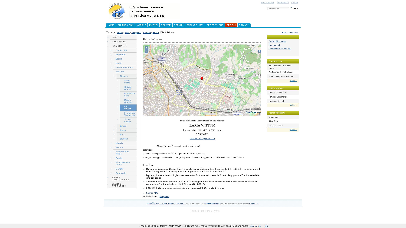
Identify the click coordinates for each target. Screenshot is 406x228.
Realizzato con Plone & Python (205, 211)
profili (231, 25)
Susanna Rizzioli (276, 101)
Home (111, 25)
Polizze (166, 25)
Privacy (244, 25)
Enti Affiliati (195, 25)
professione (215, 25)
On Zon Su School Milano (280, 72)
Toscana (147, 32)
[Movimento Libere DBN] (144, 20)
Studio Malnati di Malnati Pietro (280, 66)
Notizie (141, 25)
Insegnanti (136, 32)
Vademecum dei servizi (279, 49)
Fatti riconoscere (290, 32)
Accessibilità (283, 2)
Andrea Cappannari (277, 92)
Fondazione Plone (212, 204)
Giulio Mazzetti (276, 125)
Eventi (153, 25)
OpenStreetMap (253, 112)
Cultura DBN (126, 25)
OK (266, 226)
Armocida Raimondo (278, 97)
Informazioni (255, 226)
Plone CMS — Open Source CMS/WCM (166, 204)
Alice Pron (273, 121)
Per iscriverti (274, 45)
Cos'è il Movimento (277, 41)
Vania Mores (274, 117)
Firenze (156, 32)
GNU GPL (254, 204)
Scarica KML (152, 193)
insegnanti (164, 196)
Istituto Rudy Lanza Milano (281, 76)
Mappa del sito (267, 2)
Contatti (294, 2)
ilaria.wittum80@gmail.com (202, 138)
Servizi (178, 25)
